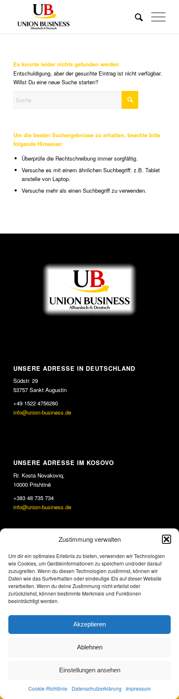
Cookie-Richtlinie (47, 688)
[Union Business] (74, 16)
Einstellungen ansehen (89, 670)
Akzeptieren (89, 624)
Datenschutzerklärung (97, 688)
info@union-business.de (42, 412)
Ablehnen (89, 647)
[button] (166, 539)
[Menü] (154, 16)
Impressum (138, 688)
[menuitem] (135, 16)
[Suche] (135, 16)
